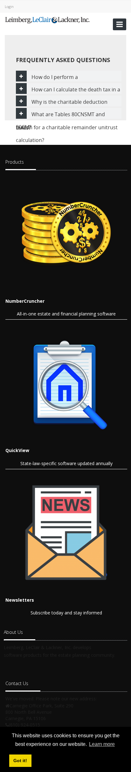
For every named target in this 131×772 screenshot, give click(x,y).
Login (9, 6)
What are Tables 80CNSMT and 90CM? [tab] (60, 115)
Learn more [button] (102, 744)
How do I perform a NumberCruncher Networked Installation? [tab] (66, 77)
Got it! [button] (20, 760)
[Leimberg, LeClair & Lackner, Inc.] (47, 19)
